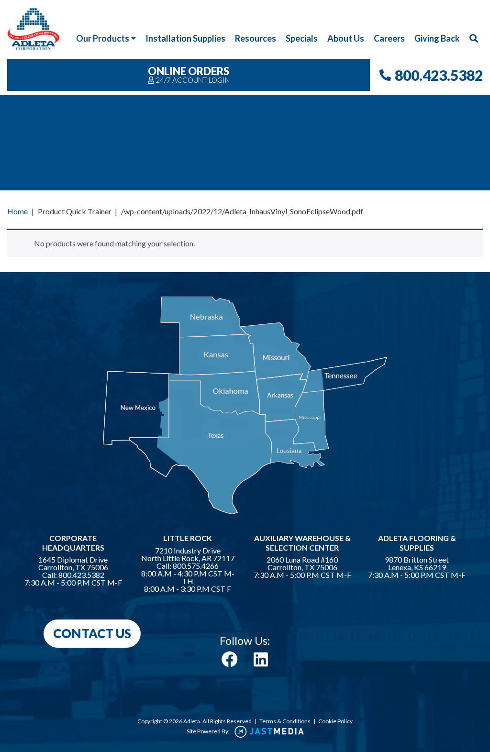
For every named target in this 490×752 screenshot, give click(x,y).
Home (17, 211)
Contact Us (92, 633)
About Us (345, 38)
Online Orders (189, 74)
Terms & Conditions (285, 721)
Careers (389, 38)
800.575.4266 (196, 566)
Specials (302, 38)
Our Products (102, 38)
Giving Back (437, 38)
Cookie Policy (335, 721)
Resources (255, 38)
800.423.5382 (439, 75)
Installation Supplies (185, 38)
